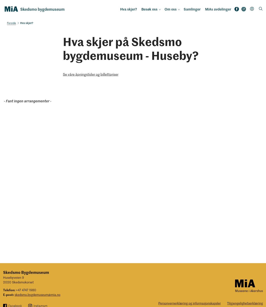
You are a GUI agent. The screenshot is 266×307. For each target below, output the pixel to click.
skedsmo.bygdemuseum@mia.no (37, 294)
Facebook (236, 10)
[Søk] (260, 9)
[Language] (252, 8)
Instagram (243, 10)
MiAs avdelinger (218, 9)
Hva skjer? (128, 9)
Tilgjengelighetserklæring (245, 303)
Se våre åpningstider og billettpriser (90, 74)
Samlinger (192, 9)
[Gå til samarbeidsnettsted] (245, 283)
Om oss (171, 9)
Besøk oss (149, 9)
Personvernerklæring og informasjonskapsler (189, 303)
